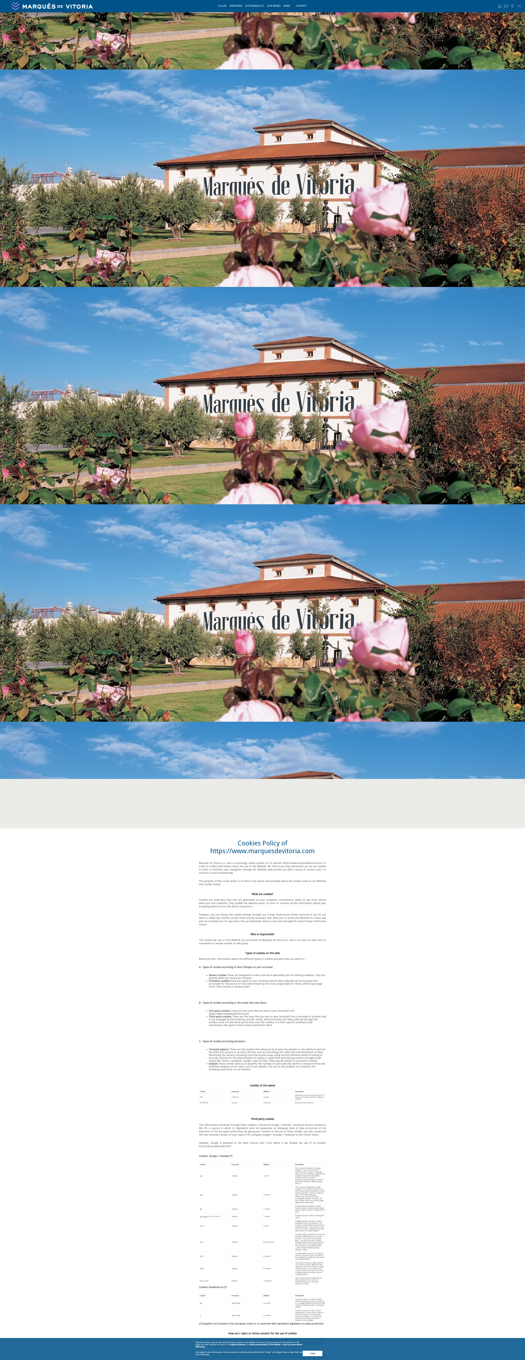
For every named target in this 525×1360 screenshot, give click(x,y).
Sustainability (254, 5)
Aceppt (312, 1353)
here (207, 1354)
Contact (301, 5)
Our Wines (273, 5)
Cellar (222, 5)
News (286, 5)
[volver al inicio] (52, 4)
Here (202, 1352)
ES (519, 6)
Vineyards (235, 5)
